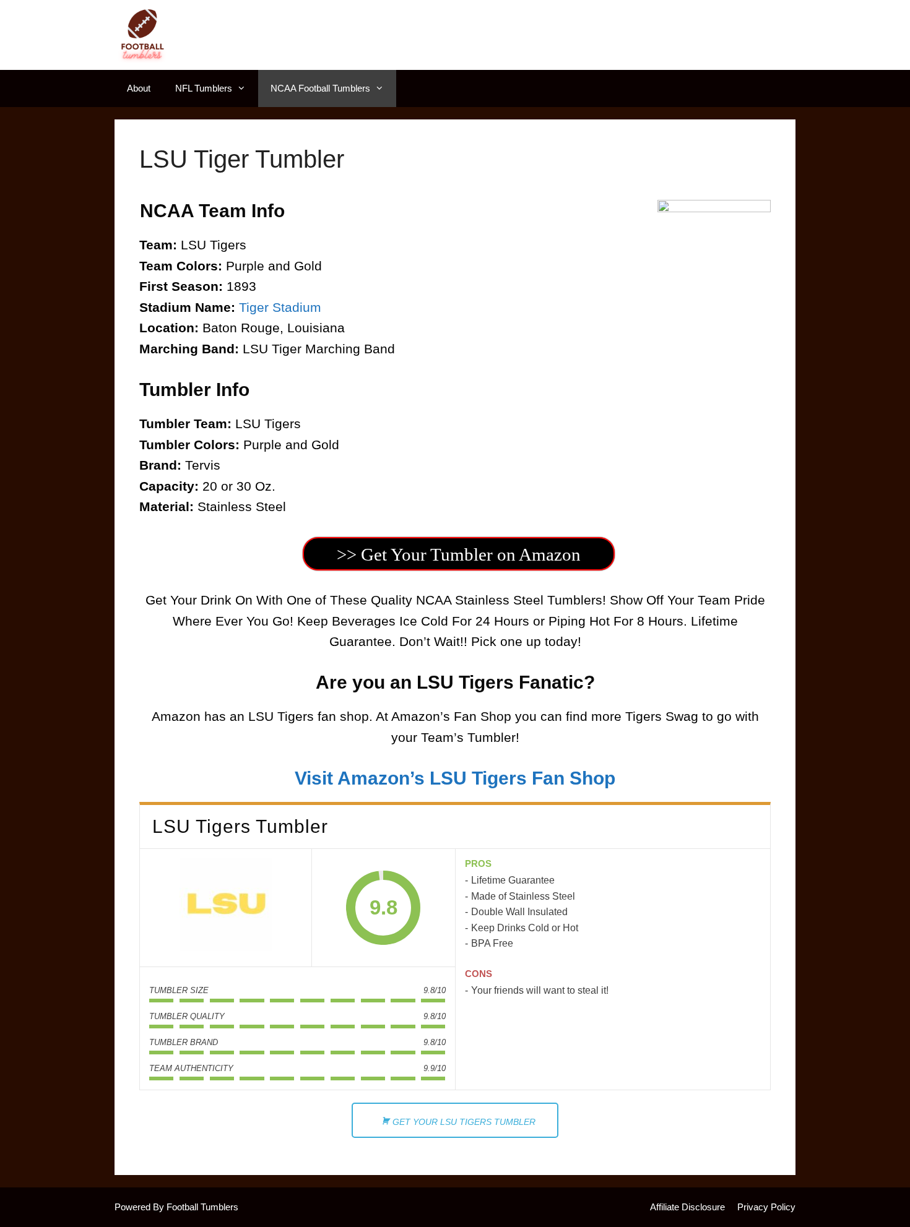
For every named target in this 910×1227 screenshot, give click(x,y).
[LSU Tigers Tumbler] (226, 907)
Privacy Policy (766, 1207)
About (138, 88)
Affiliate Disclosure (687, 1207)
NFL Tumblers (203, 88)
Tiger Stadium (280, 307)
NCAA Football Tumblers (320, 88)
